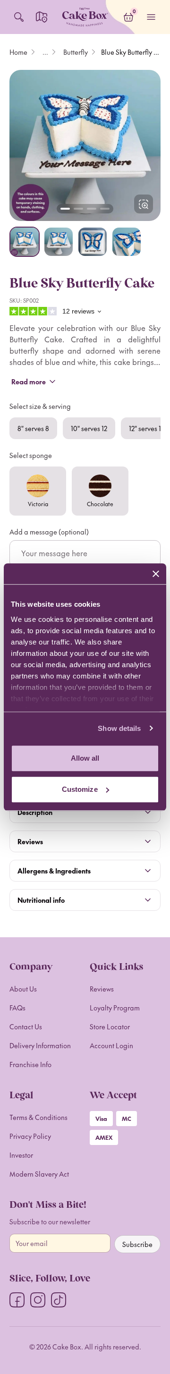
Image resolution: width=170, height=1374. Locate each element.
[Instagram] (37, 1299)
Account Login (111, 1045)
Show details (119, 728)
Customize (80, 789)
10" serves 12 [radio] (89, 428)
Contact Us (25, 1026)
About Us (23, 988)
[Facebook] (17, 1299)
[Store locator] (41, 17)
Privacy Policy (30, 1136)
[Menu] (151, 17)
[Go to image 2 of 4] (78, 209)
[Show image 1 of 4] (24, 242)
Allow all (85, 758)
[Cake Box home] (85, 17)
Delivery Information (40, 1045)
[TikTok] (58, 1299)
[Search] (18, 17)
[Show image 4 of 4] (126, 242)
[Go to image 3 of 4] (91, 209)
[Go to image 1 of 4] (65, 209)
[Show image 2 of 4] (58, 242)
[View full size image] (143, 204)
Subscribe (137, 1244)
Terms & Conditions (38, 1117)
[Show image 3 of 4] (92, 242)
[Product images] (85, 145)
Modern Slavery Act (39, 1174)
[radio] (37, 491)
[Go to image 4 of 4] (105, 209)
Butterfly (75, 52)
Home (18, 52)
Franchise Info (30, 1064)
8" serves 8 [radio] (33, 428)
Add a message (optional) (49, 531)
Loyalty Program (115, 1007)
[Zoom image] (85, 145)
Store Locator (110, 1026)
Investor (21, 1155)
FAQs (17, 1007)
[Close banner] (156, 573)
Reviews (102, 988)
